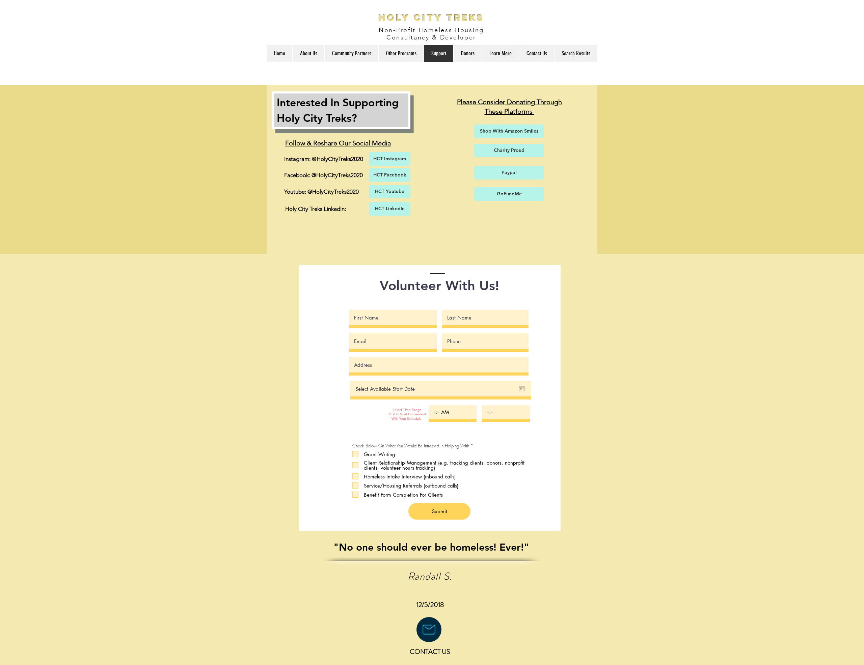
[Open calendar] (521, 388)
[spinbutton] (453, 412)
